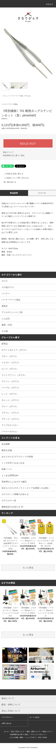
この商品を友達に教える (13, 174)
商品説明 (14, 193)
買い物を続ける (10, 182)
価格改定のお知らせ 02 (12, 507)
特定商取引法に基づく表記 (13, 155)
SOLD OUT (28, 143)
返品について (8, 152)
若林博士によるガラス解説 (14, 481)
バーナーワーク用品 (16, 96)
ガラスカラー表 (8, 500)
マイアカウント (7, 717)
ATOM (45, 737)
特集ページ (6, 469)
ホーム (5, 96)
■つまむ (28, 96)
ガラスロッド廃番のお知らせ (15, 494)
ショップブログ (30, 737)
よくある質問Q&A (9, 475)
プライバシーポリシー (37, 734)
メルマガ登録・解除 (16, 737)
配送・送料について (33, 731)
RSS (39, 737)
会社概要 (5, 444)
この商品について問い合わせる (16, 178)
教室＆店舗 (6, 450)
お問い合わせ (6, 723)
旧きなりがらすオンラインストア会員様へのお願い (25, 488)
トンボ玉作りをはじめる (12, 463)
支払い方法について (17, 731)
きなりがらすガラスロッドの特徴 (17, 456)
